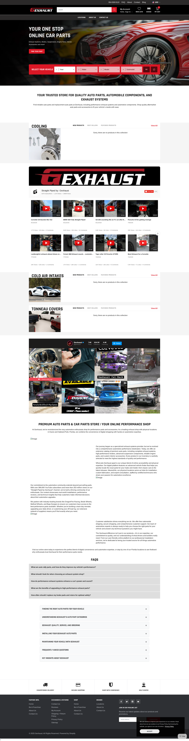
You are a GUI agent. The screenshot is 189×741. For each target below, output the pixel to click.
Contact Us (103, 17)
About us (92, 17)
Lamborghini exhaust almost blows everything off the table (46, 254)
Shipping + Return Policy (58, 715)
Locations (82, 17)
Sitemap (54, 722)
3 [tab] (47, 157)
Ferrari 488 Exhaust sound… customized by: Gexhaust (78, 254)
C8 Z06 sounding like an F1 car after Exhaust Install (111, 220)
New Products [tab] (78, 125)
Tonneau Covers (47, 309)
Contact (137, 2)
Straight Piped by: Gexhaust (55, 190)
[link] (121, 701)
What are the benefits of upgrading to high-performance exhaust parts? (60, 588)
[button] (148, 10)
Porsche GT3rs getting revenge (139, 220)
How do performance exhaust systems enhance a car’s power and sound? (62, 581)
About (129, 2)
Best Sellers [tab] (92, 125)
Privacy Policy (56, 719)
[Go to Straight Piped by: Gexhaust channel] (35, 191)
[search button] (114, 9)
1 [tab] (42, 157)
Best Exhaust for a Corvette (138, 254)
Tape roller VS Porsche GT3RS (107, 254)
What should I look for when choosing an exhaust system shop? (57, 574)
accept (149, 731)
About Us (32, 710)
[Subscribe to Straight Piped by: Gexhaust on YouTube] (151, 191)
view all (154, 126)
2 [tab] (44, 157)
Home (31, 704)
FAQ (123, 2)
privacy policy (169, 726)
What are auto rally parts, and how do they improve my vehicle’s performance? (63, 567)
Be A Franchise (35, 707)
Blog (144, 2)
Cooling (39, 126)
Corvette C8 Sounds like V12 (41, 220)
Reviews (54, 707)
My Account (55, 710)
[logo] (41, 9)
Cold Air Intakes (48, 276)
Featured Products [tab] (108, 125)
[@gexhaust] (70, 343)
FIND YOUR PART (37, 51)
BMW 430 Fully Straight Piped (74, 220)
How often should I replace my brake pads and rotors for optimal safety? (61, 595)
